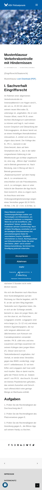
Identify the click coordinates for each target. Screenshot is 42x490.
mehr (21, 267)
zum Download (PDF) (26, 79)
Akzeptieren (21, 256)
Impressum (9, 474)
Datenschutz (10, 480)
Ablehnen (21, 261)
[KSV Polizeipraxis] (21, 5)
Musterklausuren (28, 67)
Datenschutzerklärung (24, 278)
